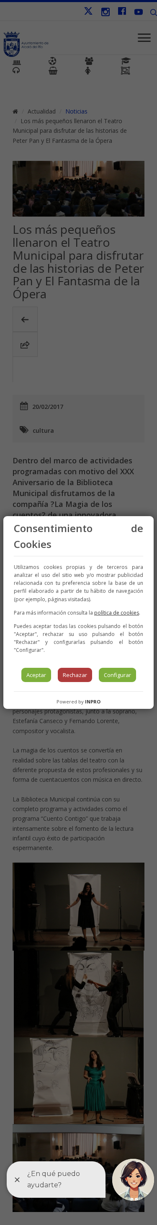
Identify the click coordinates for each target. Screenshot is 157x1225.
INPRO (92, 701)
